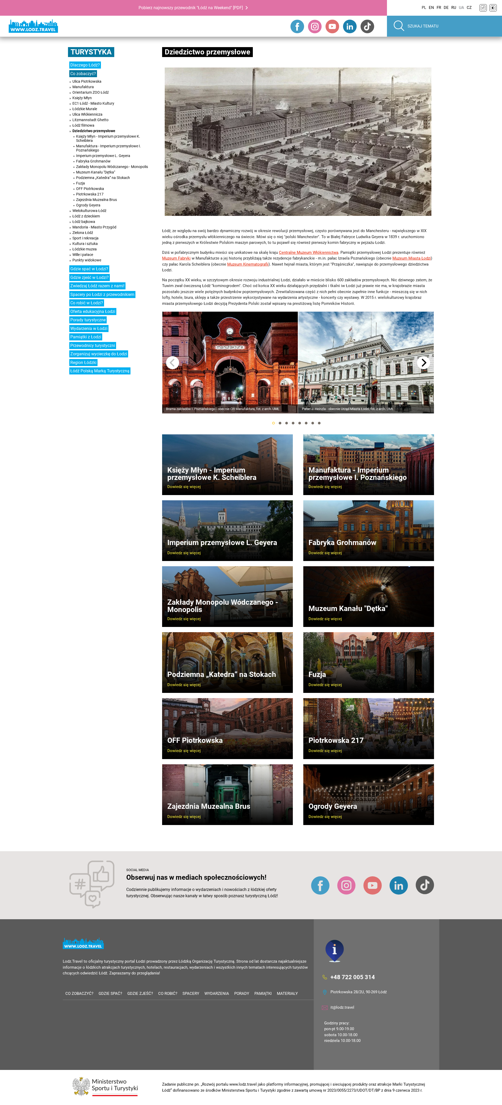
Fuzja (80, 183)
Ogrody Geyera (88, 205)
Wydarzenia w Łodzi (88, 328)
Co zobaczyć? (83, 73)
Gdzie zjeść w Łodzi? (89, 277)
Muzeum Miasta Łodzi (411, 258)
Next (423, 362)
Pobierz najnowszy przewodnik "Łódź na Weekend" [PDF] (191, 7)
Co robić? (167, 993)
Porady (241, 993)
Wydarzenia (216, 993)
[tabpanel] (230, 362)
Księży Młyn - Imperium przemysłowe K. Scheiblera (108, 138)
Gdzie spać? (110, 993)
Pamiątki (263, 993)
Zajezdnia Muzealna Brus (96, 200)
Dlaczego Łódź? (85, 65)
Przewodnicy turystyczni (92, 345)
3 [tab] (286, 423)
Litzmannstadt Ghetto (90, 120)
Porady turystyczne (88, 319)
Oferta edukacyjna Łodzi (92, 311)
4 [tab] (293, 423)
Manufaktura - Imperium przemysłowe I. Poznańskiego (108, 148)
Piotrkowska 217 (90, 194)
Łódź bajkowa (83, 222)
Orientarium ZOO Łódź (90, 92)
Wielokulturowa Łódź (89, 211)
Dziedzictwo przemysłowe (93, 131)
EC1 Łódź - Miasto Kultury (93, 103)
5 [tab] (299, 423)
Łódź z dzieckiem (86, 216)
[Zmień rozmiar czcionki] (483, 8)
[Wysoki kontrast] (493, 8)
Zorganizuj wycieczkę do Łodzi (98, 353)
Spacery (190, 993)
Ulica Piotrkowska (86, 81)
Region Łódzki (83, 362)
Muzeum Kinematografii (248, 264)
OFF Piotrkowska (90, 189)
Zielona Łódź (82, 233)
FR (439, 7)
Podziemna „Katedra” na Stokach (103, 178)
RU (453, 7)
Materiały (287, 993)
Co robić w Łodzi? (86, 302)
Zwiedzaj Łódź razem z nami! (97, 285)
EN (431, 7)
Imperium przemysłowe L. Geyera (103, 156)
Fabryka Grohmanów (93, 161)
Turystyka (91, 52)
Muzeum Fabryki (176, 258)
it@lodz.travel (342, 1007)
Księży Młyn (82, 98)
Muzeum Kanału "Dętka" (95, 172)
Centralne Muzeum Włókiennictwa (308, 252)
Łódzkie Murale (84, 109)
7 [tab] (312, 423)
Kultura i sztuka (85, 244)
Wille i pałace (82, 255)
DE (446, 7)
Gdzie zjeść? (140, 993)
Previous (172, 362)
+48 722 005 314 (352, 977)
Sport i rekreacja (85, 238)
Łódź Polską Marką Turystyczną (99, 370)
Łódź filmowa (83, 125)
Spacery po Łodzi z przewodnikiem (102, 294)
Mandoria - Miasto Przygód (94, 227)
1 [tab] (273, 423)
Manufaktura (83, 87)
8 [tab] (319, 423)
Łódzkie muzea (84, 249)
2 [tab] (280, 423)
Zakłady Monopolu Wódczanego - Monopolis (112, 167)
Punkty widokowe (86, 260)
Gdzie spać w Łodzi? (89, 268)
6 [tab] (306, 423)
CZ (469, 7)
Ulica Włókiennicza (87, 114)
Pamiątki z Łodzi (85, 336)
